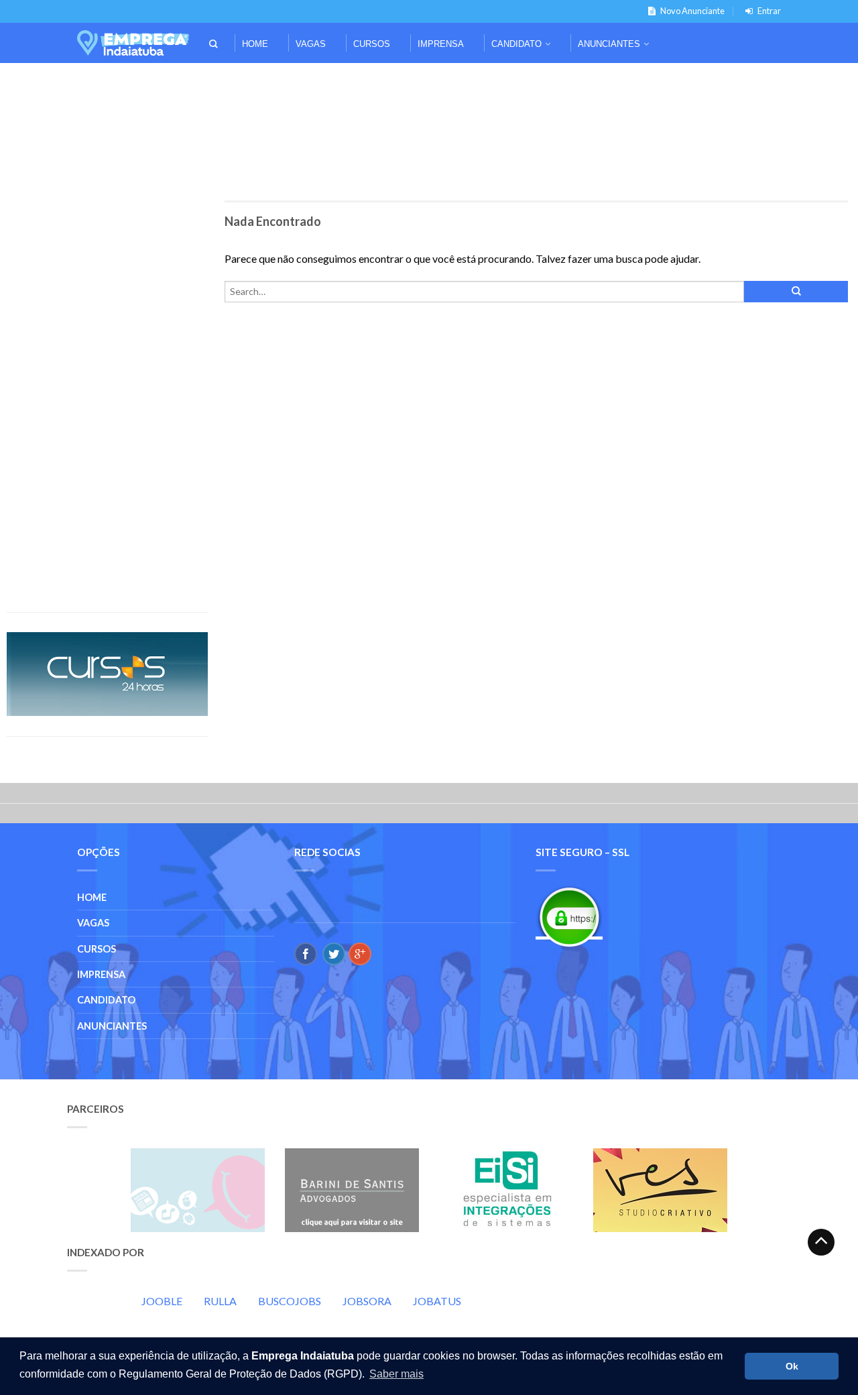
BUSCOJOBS (289, 1300)
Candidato (516, 44)
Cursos (371, 44)
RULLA (220, 1300)
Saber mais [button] (396, 1374)
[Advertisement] (429, 81)
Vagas (311, 44)
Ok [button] (792, 1366)
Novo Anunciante (692, 10)
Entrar (769, 10)
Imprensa (441, 44)
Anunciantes (609, 44)
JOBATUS (437, 1300)
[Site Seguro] (569, 916)
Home (255, 44)
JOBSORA (367, 1300)
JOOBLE (161, 1300)
